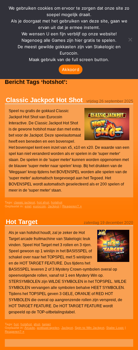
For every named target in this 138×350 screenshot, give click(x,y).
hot (16, 324)
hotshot (56, 202)
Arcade (29, 327)
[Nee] (130, 39)
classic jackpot (24, 202)
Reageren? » (72, 206)
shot (37, 324)
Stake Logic (115, 327)
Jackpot (53, 206)
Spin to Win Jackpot (89, 327)
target (46, 324)
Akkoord (70, 69)
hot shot (43, 202)
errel (28, 206)
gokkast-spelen (48, 327)
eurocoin (39, 206)
